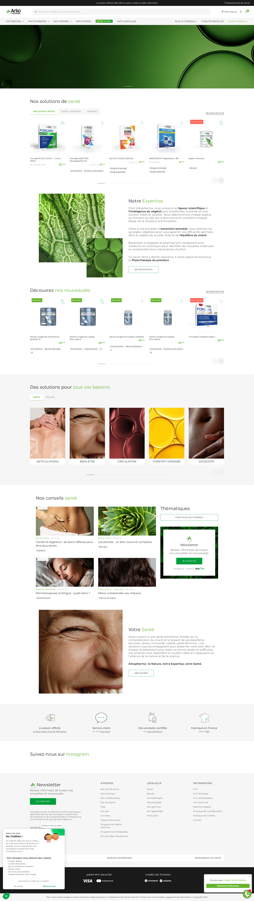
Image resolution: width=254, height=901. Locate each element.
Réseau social (14, 869)
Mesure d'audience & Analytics (21, 866)
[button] (246, 12)
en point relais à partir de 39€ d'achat (50, 731)
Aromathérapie (155, 798)
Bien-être (104, 538)
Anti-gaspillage (155, 811)
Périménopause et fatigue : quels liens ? (63, 593)
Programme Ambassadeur (114, 831)
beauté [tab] (50, 397)
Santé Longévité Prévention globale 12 (44, 338)
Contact (197, 820)
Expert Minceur (197, 158)
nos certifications (154, 731)
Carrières (105, 815)
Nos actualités (108, 802)
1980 (207, 731)
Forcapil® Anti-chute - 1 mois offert (45, 159)
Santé (150, 789)
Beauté (150, 793)
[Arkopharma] (13, 12)
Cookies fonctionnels (17, 864)
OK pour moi (49, 886)
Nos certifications (110, 789)
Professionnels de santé (237, 3)
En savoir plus (215, 113)
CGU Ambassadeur (203, 798)
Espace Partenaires (111, 820)
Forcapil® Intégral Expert (202, 337)
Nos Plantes (83, 21)
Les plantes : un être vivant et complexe (125, 542)
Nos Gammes (61, 21)
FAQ (103, 806)
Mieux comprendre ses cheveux (119, 593)
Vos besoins (13, 21)
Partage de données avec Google (22, 874)
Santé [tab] (36, 397)
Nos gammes (154, 806)
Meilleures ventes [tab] (44, 111)
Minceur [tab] (92, 111)
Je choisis (18, 886)
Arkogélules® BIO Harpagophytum (79, 159)
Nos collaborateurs (110, 798)
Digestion (42, 538)
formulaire (105, 731)
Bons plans (152, 815)
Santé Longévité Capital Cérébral (126, 337)
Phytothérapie (37, 21)
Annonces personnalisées (19, 872)
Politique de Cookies (204, 815)
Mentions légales (202, 806)
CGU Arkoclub (200, 802)
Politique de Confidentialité (207, 811)
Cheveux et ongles (110, 589)
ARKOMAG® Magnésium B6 (164, 158)
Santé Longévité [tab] (71, 111)
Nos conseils (56, 498)
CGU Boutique (200, 793)
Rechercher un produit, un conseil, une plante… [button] (59, 12)
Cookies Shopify (15, 861)
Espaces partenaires (119, 858)
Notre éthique (108, 793)
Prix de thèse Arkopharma (114, 836)
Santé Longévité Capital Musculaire (82, 338)
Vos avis (105, 811)
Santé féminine (46, 589)
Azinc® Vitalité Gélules (121, 158)
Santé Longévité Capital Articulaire (161, 338)
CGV (195, 789)
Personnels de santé (208, 858)
